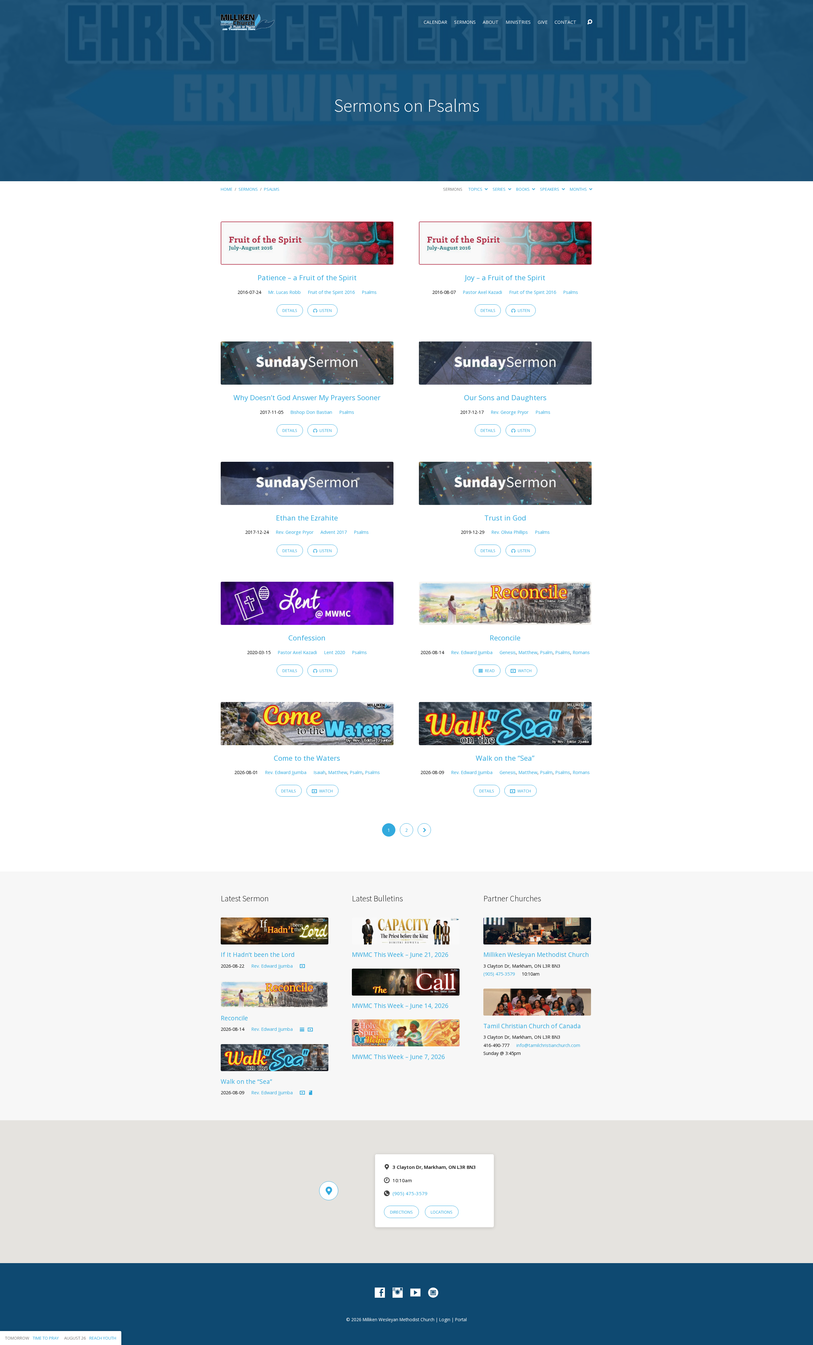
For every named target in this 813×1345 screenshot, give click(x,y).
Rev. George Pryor (509, 412)
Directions (401, 1212)
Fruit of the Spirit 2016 (331, 292)
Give (543, 22)
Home (226, 189)
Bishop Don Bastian (311, 412)
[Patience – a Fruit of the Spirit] (307, 259)
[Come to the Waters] (307, 740)
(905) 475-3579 (499, 974)
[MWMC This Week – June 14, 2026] (406, 990)
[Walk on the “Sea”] (505, 740)
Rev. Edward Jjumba (472, 652)
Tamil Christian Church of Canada (532, 1026)
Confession (307, 638)
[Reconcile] (505, 620)
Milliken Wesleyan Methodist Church (536, 954)
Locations (442, 1212)
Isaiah (319, 772)
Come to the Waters (307, 758)
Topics (475, 189)
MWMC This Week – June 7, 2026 (398, 1056)
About (491, 22)
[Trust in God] (505, 500)
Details (289, 310)
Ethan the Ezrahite (307, 518)
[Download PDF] (310, 1093)
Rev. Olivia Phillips (509, 532)
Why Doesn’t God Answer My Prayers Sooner (306, 397)
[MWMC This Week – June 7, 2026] (406, 1041)
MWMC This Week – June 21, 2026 (400, 954)
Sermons (465, 22)
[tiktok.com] (433, 1293)
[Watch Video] (302, 966)
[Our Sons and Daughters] (505, 380)
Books (523, 189)
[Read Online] (302, 1030)
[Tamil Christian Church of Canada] (537, 1010)
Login (444, 1319)
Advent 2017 (333, 532)
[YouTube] (415, 1293)
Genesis (508, 652)
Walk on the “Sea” (505, 758)
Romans (581, 652)
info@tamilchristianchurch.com (548, 1045)
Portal (461, 1319)
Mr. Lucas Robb (284, 292)
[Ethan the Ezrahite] (307, 500)
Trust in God (505, 518)
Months (579, 189)
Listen (325, 310)
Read (489, 670)
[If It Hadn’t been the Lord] (274, 939)
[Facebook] (380, 1293)
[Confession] (307, 620)
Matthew (527, 652)
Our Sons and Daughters (505, 397)
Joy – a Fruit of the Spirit (505, 277)
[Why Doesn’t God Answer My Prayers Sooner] (307, 380)
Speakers (550, 189)
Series (500, 189)
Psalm (546, 652)
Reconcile (505, 638)
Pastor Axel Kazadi (482, 292)
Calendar (435, 22)
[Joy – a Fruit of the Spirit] (505, 259)
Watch (524, 670)
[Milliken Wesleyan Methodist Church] (537, 939)
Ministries (518, 22)
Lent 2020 (334, 652)
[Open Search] (589, 22)
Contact (565, 22)
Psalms (271, 189)
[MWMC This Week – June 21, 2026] (406, 939)
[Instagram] (398, 1293)
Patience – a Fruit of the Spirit (307, 277)
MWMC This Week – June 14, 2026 (400, 1005)
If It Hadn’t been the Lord (258, 954)
